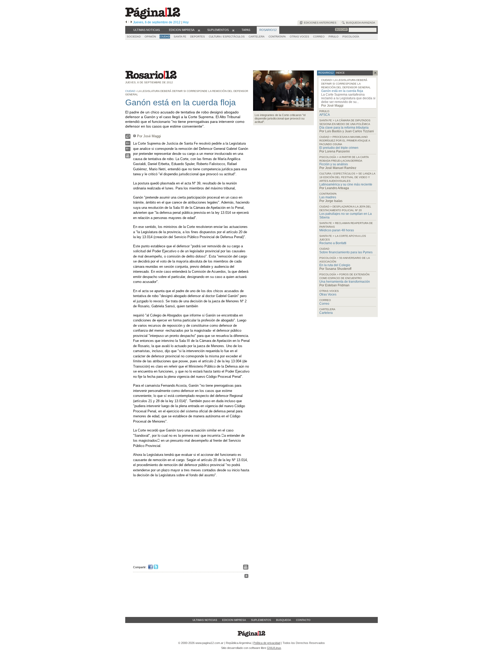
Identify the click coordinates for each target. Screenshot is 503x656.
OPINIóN (150, 36)
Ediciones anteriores (319, 22)
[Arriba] (246, 577)
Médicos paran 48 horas (336, 230)
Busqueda (283, 620)
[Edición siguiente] (131, 22)
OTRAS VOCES (299, 36)
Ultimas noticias (205, 620)
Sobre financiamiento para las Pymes (346, 252)
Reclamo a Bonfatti (332, 243)
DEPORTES (197, 36)
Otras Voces (327, 294)
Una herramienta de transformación (344, 281)
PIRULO (333, 36)
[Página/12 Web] (152, 18)
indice (340, 72)
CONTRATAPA (277, 36)
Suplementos (261, 620)
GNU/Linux (274, 647)
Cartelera (326, 313)
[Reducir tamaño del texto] (127, 150)
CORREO (319, 36)
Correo (324, 303)
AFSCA (324, 115)
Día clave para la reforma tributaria (344, 127)
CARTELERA (257, 36)
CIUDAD (165, 36)
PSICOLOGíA (350, 36)
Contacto (303, 620)
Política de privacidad (266, 642)
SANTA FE (180, 36)
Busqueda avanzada (360, 22)
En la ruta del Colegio (334, 265)
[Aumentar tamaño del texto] (127, 144)
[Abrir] (199, 30)
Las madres (327, 197)
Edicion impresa (234, 620)
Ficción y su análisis (333, 164)
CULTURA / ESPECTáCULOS (227, 36)
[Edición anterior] (126, 22)
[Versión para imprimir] (127, 157)
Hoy (186, 22)
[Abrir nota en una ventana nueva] (127, 138)
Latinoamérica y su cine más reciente (345, 184)
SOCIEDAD (134, 36)
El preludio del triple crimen (338, 148)
